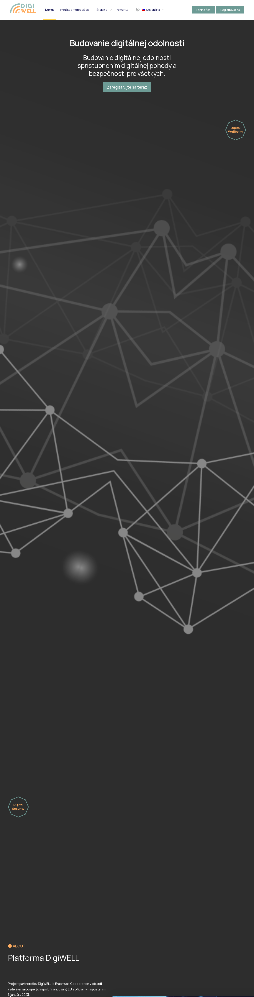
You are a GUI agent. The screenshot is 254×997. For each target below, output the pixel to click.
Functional (47, 962)
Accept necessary (25, 953)
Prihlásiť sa (203, 10)
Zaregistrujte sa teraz (127, 87)
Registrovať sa (230, 10)
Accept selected (50, 953)
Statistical (71, 962)
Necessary (23, 962)
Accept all (71, 953)
